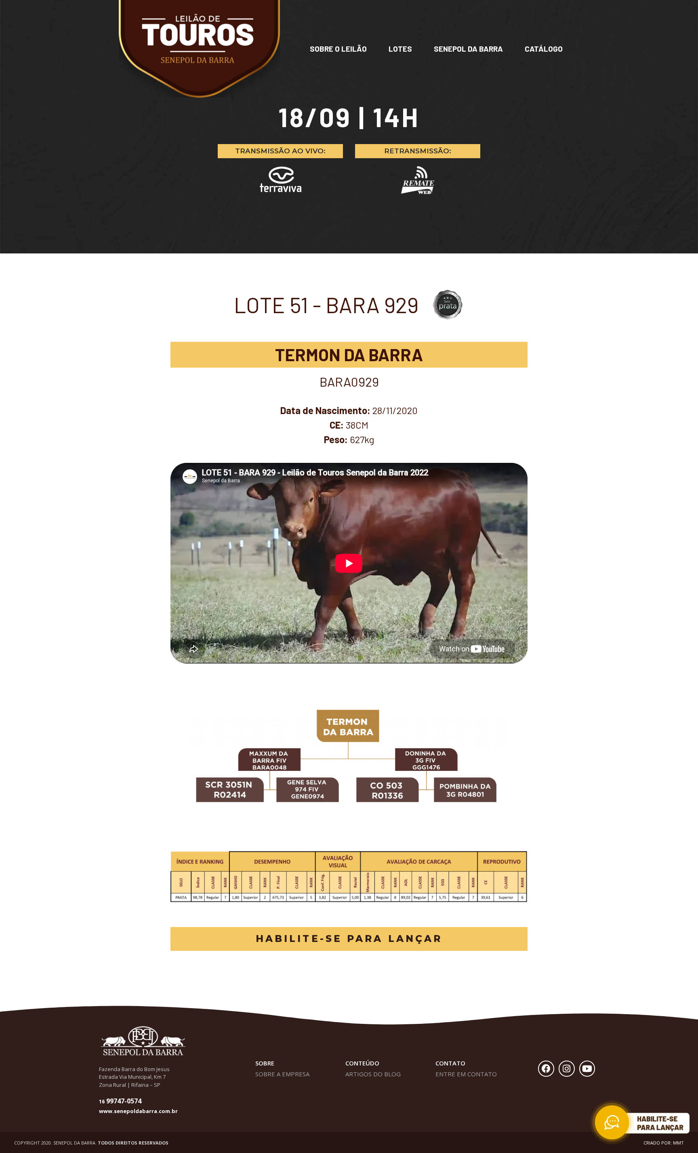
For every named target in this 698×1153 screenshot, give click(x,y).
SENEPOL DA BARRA (468, 48)
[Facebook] (546, 1069)
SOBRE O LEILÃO (338, 48)
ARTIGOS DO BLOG (373, 1074)
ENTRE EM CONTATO (466, 1074)
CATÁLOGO (544, 48)
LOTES (400, 48)
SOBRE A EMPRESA (282, 1074)
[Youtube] (587, 1069)
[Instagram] (567, 1069)
